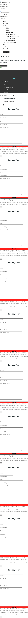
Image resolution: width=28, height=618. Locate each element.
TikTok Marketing (10, 38)
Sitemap (6, 92)
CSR (4, 46)
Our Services (6, 25)
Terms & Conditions (8, 87)
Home (4, 21)
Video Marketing (10, 40)
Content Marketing (11, 42)
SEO (7, 28)
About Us (5, 23)
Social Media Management (13, 36)
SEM (7, 30)
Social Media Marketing (12, 34)
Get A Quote (6, 52)
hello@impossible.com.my (10, 82)
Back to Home (3, 66)
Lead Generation (10, 32)
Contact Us (6, 49)
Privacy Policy (7, 90)
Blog (4, 44)
